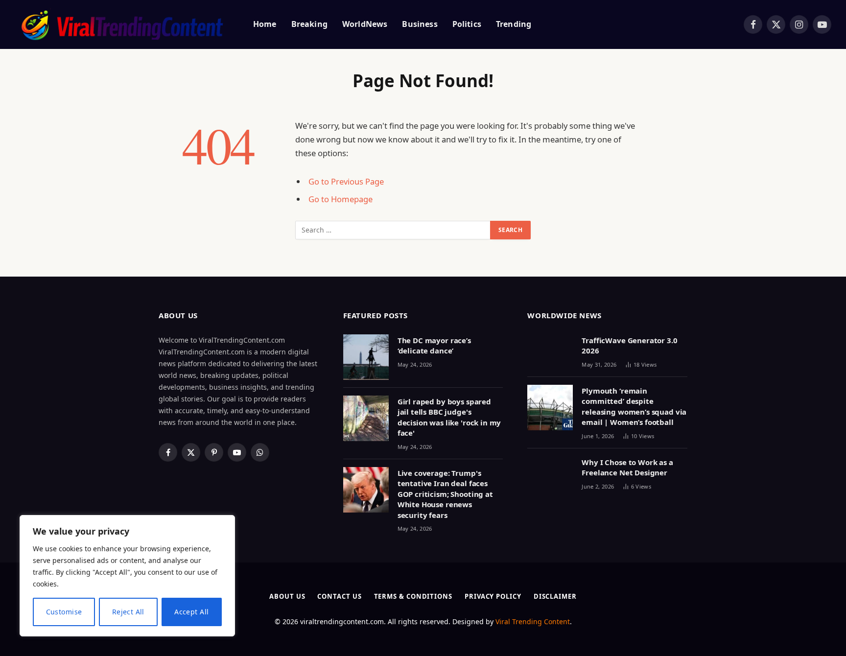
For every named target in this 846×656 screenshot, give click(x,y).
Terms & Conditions (413, 596)
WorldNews (364, 24)
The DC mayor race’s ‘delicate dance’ (434, 345)
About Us (287, 596)
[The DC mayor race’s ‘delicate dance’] (366, 357)
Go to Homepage (340, 199)
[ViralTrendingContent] (122, 24)
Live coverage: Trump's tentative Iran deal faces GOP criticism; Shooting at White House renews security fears (445, 494)
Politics (466, 24)
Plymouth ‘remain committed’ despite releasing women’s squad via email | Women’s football (634, 406)
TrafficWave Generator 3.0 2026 (629, 345)
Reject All (128, 611)
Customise (64, 611)
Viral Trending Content (532, 621)
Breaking (309, 24)
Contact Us (339, 596)
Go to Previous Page (346, 181)
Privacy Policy (493, 596)
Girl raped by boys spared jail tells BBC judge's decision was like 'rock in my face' (449, 417)
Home (265, 24)
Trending (513, 24)
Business (419, 24)
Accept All (191, 611)
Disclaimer (555, 596)
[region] (127, 575)
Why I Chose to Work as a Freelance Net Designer (627, 467)
